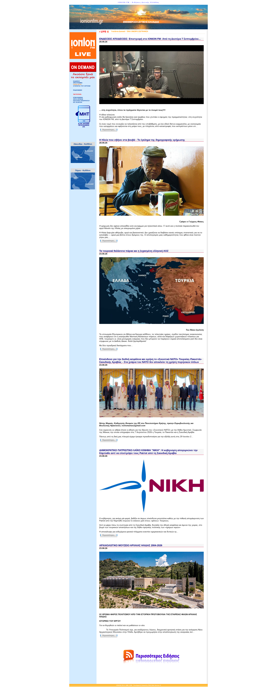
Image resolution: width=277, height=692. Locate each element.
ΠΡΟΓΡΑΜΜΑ (77, 83)
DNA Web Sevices (153, 685)
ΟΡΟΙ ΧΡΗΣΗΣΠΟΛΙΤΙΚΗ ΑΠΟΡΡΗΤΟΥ (81, 99)
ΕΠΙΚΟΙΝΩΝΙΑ (78, 97)
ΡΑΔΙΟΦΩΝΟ (77, 90)
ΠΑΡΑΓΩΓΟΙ (77, 84)
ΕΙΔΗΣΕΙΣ (76, 81)
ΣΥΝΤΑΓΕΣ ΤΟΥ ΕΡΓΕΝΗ (81, 86)
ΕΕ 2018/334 (77, 102)
